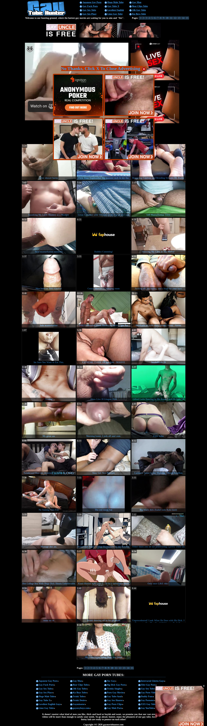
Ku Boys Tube (139, 14)
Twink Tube (78, 696)
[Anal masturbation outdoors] (49, 236)
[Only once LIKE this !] (158, 568)
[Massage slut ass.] (49, 531)
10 (167, 18)
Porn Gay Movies (115, 692)
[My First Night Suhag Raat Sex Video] (104, 641)
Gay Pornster (147, 700)
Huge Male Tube (115, 2)
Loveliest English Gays (50, 704)
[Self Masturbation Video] (158, 199)
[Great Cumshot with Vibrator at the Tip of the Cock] (104, 199)
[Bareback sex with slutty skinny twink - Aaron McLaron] (158, 310)
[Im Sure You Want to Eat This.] (49, 346)
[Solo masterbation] (49, 310)
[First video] (158, 420)
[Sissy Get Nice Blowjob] (104, 457)
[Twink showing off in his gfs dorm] (104, 604)
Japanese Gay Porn (91, 2)
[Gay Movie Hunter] (47, 15)
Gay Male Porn (114, 708)
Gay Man (136, 2)
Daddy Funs (147, 696)
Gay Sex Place (89, 14)
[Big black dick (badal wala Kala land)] (158, 494)
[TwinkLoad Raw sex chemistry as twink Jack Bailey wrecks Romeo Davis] (49, 457)
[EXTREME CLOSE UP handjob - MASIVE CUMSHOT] (104, 346)
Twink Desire (79, 700)
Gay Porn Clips (114, 704)
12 (175, 18)
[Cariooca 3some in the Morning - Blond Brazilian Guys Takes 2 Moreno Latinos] (158, 457)
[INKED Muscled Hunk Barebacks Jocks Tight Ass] (104, 310)
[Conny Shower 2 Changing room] (104, 273)
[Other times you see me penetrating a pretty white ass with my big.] (158, 531)
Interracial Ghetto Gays (152, 681)
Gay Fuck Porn (90, 6)
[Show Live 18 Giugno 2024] (104, 383)
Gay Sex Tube (89, 10)
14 (183, 18)
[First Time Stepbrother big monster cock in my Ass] (104, 162)
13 (179, 18)
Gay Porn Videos (149, 692)
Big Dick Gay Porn (116, 685)
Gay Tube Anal (114, 696)
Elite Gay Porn (148, 685)
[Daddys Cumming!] (104, 236)
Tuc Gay (111, 681)
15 (187, 18)
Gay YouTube (147, 708)
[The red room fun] (104, 494)
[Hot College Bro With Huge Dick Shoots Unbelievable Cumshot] (49, 568)
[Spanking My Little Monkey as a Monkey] (49, 199)
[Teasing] (49, 383)
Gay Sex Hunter (115, 700)
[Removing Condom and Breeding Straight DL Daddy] (158, 162)
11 (171, 18)
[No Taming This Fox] (49, 494)
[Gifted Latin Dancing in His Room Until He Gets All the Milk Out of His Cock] (158, 383)
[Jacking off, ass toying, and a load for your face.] (158, 273)
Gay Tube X (113, 6)
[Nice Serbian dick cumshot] (49, 273)
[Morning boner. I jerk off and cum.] (104, 420)
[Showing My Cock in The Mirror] (158, 236)
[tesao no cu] (49, 604)
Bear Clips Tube (140, 6)
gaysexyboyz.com (81, 708)
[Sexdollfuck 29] (158, 346)
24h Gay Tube (139, 10)
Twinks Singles (114, 689)
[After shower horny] (49, 162)
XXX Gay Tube (148, 704)
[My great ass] (49, 420)
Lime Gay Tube (115, 14)
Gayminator (79, 704)
